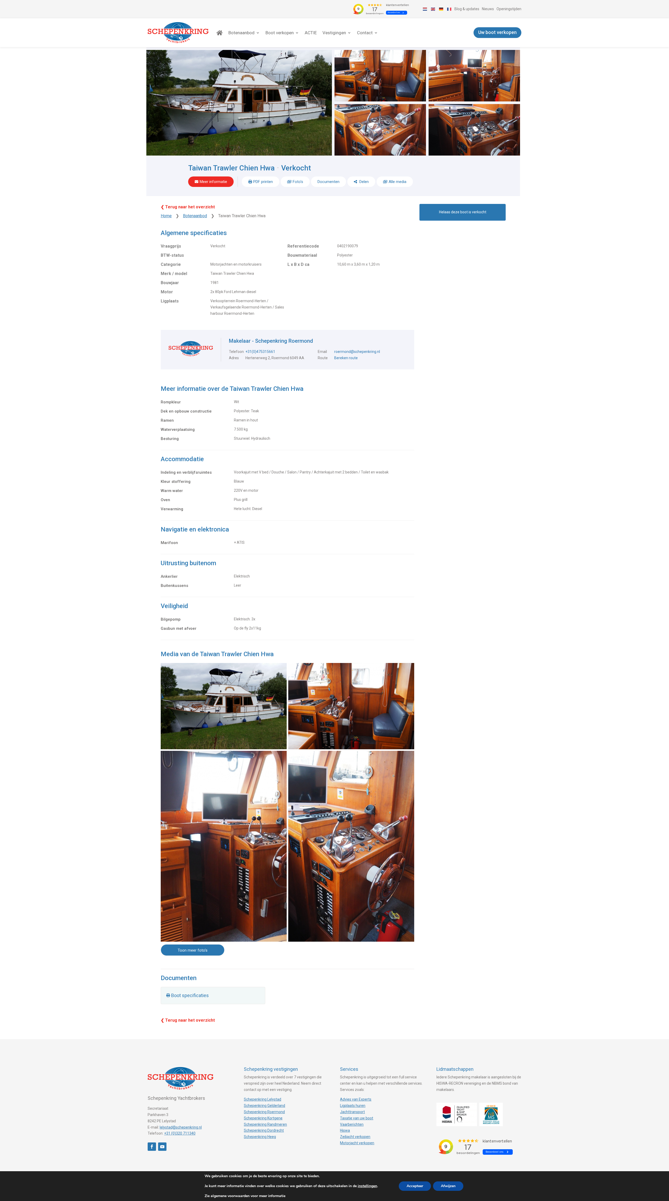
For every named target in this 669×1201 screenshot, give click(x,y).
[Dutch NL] (425, 9)
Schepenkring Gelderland (264, 1105)
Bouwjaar (170, 282)
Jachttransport (352, 1112)
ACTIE (311, 32)
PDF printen (263, 181)
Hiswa (345, 1130)
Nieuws (488, 9)
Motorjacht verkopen (357, 1143)
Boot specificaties (190, 995)
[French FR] (449, 9)
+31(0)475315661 (260, 352)
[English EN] (433, 9)
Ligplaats (170, 301)
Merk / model (174, 273)
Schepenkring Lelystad (262, 1099)
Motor (167, 291)
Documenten (328, 181)
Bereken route (346, 358)
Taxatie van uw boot (356, 1118)
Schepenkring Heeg (260, 1137)
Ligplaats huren (352, 1105)
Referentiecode (303, 246)
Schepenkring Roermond (264, 1112)
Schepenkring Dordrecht (264, 1130)
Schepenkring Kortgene (263, 1118)
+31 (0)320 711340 (179, 1133)
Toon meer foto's (192, 950)
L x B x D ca (298, 264)
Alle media (397, 181)
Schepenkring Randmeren (265, 1124)
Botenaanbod (241, 32)
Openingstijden (509, 9)
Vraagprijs (171, 246)
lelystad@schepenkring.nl (181, 1127)
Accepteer (415, 1185)
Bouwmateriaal (302, 255)
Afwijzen (448, 1185)
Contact (365, 32)
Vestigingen (334, 32)
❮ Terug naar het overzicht (188, 206)
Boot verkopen (280, 32)
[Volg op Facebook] (152, 1146)
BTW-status (172, 255)
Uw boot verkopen (497, 32)
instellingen (367, 1186)
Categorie (171, 264)
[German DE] (441, 9)
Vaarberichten (352, 1124)
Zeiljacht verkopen (355, 1137)
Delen (363, 181)
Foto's (298, 181)
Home (166, 215)
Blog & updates (466, 9)
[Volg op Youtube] (162, 1146)
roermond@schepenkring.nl (357, 352)
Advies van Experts (355, 1099)
